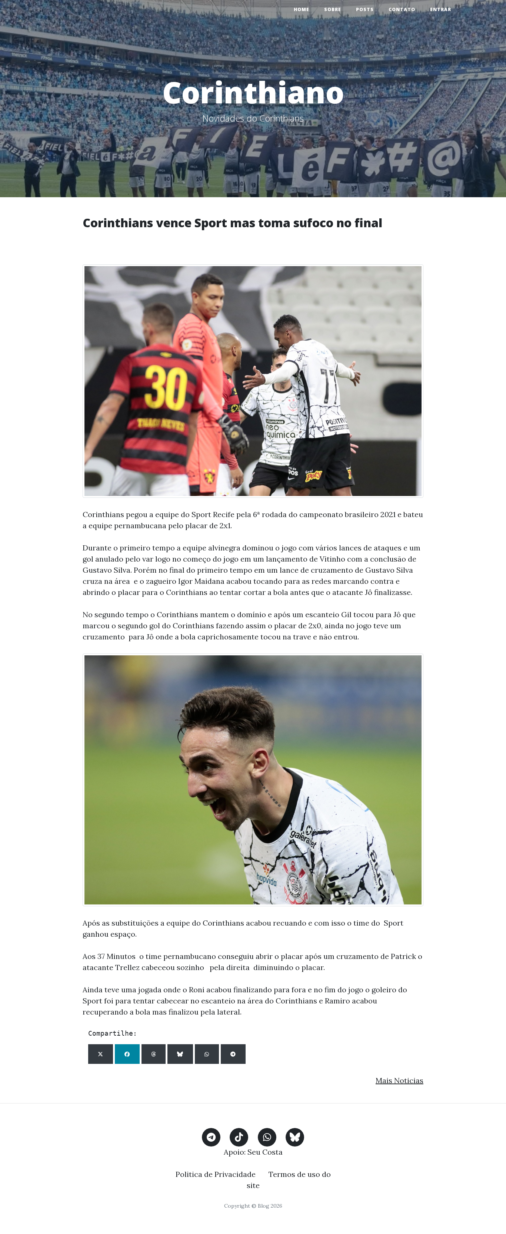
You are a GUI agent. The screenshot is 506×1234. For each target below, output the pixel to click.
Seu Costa (265, 1152)
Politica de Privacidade (216, 1174)
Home (301, 9)
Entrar (440, 9)
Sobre (332, 9)
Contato (402, 9)
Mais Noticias (399, 1080)
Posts (365, 9)
